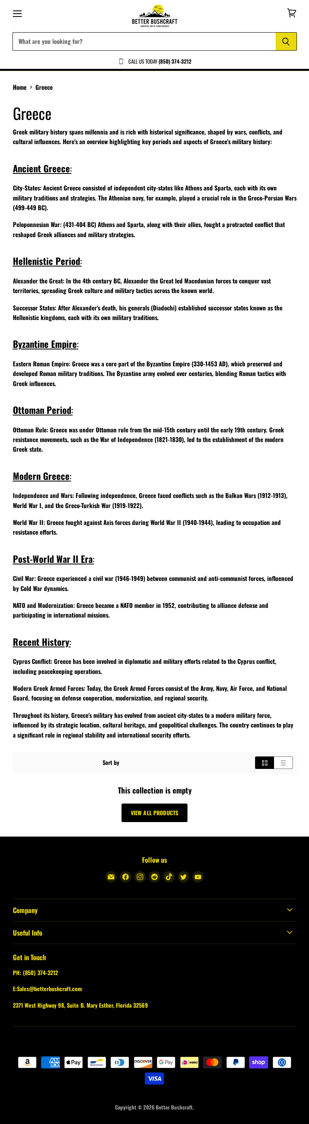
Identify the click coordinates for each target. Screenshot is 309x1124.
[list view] (283, 762)
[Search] (286, 41)
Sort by (111, 762)
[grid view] (264, 762)
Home (20, 87)
